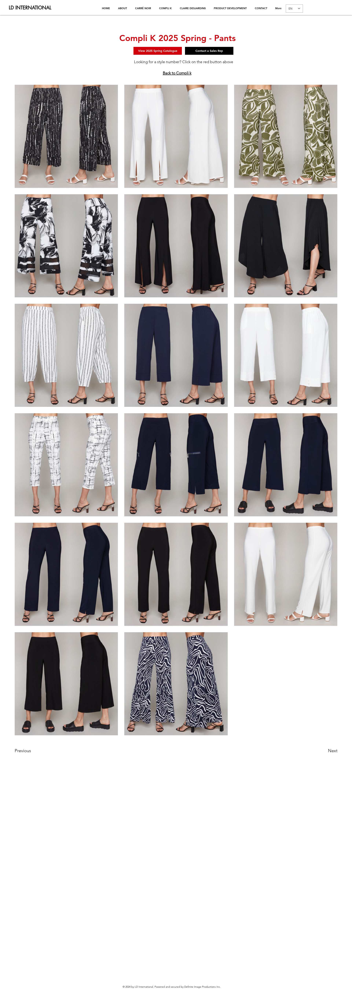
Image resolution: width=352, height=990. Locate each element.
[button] (28, 750)
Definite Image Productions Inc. (202, 986)
